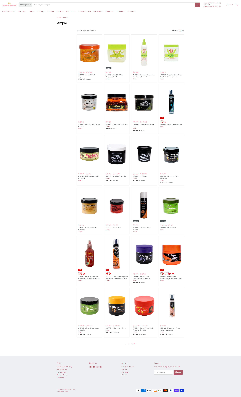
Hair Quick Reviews (127, 367)
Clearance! (131, 11)
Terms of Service (62, 375)
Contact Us (60, 377)
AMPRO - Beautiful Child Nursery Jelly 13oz (114, 76)
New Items (124, 372)
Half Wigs (40, 11)
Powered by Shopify (62, 391)
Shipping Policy (62, 369)
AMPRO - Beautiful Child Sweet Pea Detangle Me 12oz (144, 76)
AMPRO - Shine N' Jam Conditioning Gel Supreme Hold (171, 277)
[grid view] (180, 30)
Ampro (80, 77)
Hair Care (120, 11)
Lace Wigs (22, 11)
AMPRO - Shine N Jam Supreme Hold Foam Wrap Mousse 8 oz (117, 277)
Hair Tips (124, 369)
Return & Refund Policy (64, 367)
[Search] (197, 5)
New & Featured (8, 11)
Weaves (60, 11)
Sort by (79, 30)
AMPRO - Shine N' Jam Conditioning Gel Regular (141, 277)
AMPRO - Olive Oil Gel (168, 228)
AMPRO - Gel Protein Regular (116, 176)
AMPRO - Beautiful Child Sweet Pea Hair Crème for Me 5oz (171, 76)
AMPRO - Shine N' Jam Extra (116, 328)
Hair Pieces (70, 11)
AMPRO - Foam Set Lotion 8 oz (171, 125)
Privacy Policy (61, 372)
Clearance (124, 375)
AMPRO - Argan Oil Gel (86, 75)
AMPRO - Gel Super (140, 176)
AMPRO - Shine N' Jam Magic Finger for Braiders (143, 329)
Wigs (31, 11)
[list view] (182, 30)
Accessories (97, 11)
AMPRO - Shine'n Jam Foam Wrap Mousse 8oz (170, 329)
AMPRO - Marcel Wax (113, 228)
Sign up (178, 372)
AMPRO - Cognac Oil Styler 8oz (117, 124)
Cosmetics (109, 11)
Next (133, 344)
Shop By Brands (84, 11)
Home (59, 17)
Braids (50, 11)
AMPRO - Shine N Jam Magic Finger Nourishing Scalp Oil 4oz (89, 277)
